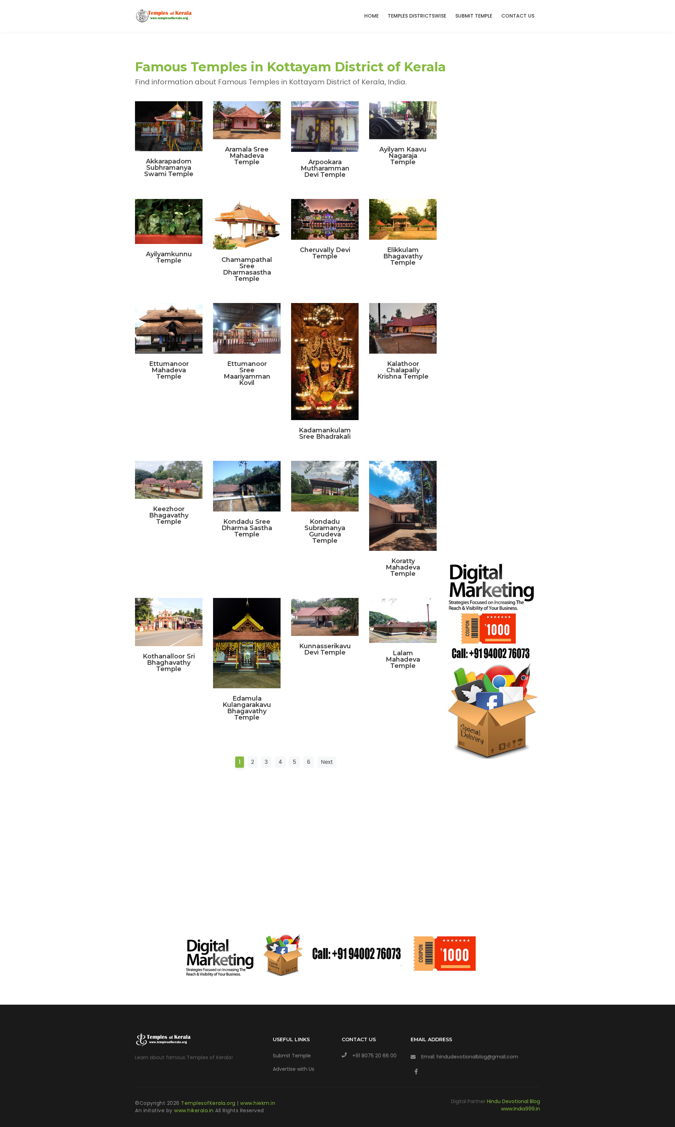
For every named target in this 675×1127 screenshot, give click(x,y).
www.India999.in (520, 1108)
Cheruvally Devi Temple (325, 253)
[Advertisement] (286, 843)
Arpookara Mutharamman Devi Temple (325, 168)
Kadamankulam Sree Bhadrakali (325, 433)
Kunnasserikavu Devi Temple (325, 649)
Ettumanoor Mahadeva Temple (169, 370)
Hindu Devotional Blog (513, 1101)
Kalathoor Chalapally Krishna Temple (403, 370)
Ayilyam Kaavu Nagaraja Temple (402, 156)
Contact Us (517, 15)
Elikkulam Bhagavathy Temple (403, 256)
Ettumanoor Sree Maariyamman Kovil (247, 373)
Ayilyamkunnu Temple (169, 257)
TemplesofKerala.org (208, 1103)
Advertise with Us (293, 1069)
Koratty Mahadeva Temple (403, 567)
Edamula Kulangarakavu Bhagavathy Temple (247, 708)
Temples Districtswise (417, 15)
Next (327, 762)
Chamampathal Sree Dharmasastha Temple (246, 269)
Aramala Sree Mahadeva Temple (247, 156)
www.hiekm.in (257, 1103)
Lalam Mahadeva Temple (403, 659)
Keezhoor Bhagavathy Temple (168, 515)
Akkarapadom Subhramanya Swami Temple (168, 167)
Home (371, 15)
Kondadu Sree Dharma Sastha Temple (246, 528)
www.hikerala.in (194, 1110)
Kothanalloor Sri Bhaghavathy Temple (169, 662)
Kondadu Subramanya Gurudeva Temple (324, 531)
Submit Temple (473, 15)
